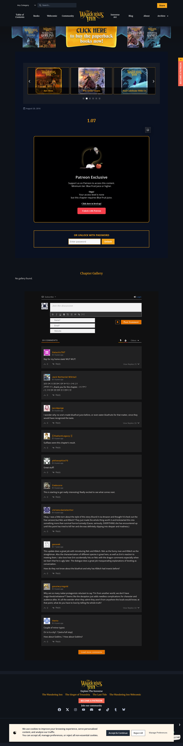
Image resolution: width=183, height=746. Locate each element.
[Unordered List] (71, 314)
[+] (83, 314)
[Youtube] (83, 710)
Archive (161, 16)
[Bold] (53, 314)
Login (138, 297)
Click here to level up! (91, 203)
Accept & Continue (118, 733)
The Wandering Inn (52, 694)
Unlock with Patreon (91, 211)
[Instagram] (75, 710)
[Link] (79, 314)
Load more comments (91, 652)
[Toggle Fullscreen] (148, 130)
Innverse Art (115, 15)
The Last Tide (100, 694)
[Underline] (60, 314)
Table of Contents (19, 15)
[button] (29, 81)
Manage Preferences (158, 733)
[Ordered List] (68, 314)
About (147, 16)
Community (68, 16)
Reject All (138, 733)
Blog (131, 16)
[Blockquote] (75, 314)
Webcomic (52, 16)
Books (36, 16)
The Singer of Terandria (77, 694)
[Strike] (64, 314)
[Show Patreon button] (180, 59)
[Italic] (56, 314)
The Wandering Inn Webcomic (125, 694)
